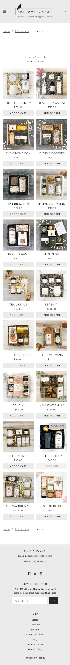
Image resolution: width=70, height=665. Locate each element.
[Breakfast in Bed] (51, 184)
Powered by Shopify (35, 658)
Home (6, 31)
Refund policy (35, 650)
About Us (35, 625)
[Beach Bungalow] (51, 83)
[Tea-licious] (18, 285)
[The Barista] (18, 436)
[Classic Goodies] (51, 134)
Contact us (35, 630)
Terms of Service (35, 645)
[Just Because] (18, 235)
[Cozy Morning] (51, 335)
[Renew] (18, 386)
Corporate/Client (35, 635)
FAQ (35, 640)
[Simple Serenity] (18, 83)
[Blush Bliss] (51, 487)
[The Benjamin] (18, 184)
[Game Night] (51, 235)
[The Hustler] (51, 436)
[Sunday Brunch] (18, 487)
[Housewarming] (51, 386)
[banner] (34, 11)
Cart (64, 11)
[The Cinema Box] (18, 134)
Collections (22, 31)
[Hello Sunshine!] (18, 335)
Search (35, 620)
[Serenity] (51, 285)
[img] (29, 573)
